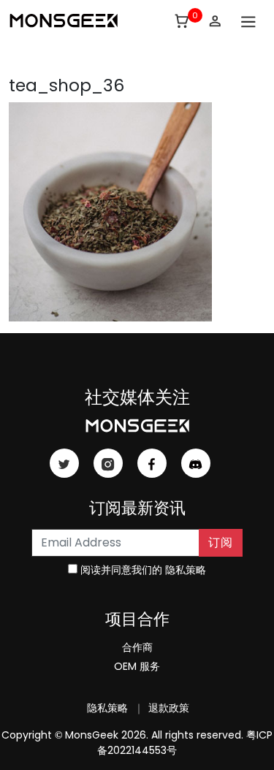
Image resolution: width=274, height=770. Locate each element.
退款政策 (167, 708)
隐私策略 (185, 570)
